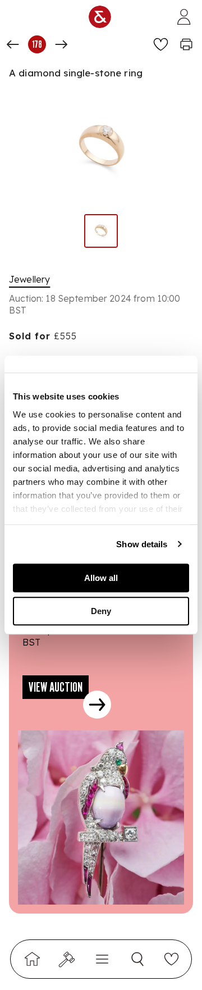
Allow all (101, 578)
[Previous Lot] (13, 44)
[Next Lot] (61, 44)
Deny (101, 611)
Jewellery (29, 279)
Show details (141, 544)
